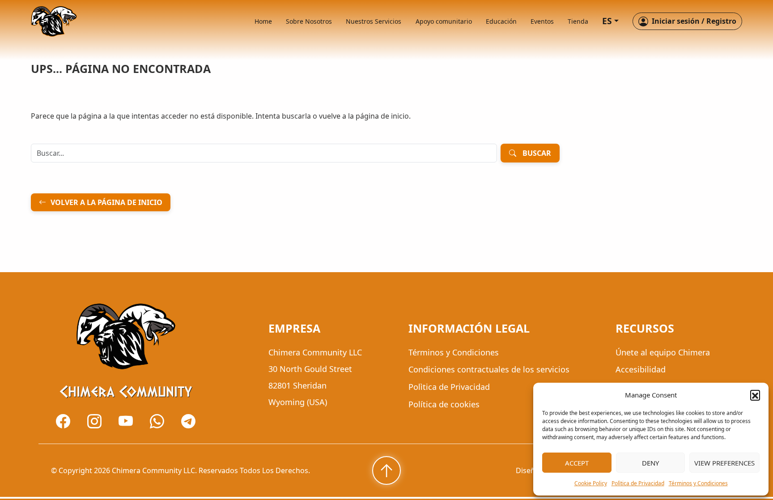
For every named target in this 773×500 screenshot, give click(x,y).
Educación (501, 21)
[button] (755, 394)
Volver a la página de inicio (106, 202)
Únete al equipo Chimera (663, 352)
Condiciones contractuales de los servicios (488, 369)
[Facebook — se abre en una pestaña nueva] (63, 421)
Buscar (536, 153)
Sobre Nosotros (309, 21)
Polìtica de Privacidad (638, 483)
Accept (577, 462)
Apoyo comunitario (444, 21)
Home (263, 21)
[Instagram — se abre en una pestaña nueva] (94, 421)
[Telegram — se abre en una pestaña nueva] (188, 421)
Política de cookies (444, 404)
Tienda (578, 21)
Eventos (542, 21)
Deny (650, 462)
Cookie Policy (590, 483)
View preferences (724, 462)
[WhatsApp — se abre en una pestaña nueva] (157, 421)
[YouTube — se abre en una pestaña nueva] (126, 421)
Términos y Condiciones (698, 483)
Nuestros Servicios (373, 21)
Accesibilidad (641, 369)
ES (607, 21)
